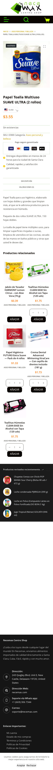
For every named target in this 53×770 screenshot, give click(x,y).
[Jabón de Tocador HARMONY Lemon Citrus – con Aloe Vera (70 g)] (14, 270)
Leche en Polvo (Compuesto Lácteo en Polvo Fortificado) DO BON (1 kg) (31, 503)
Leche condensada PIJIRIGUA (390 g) (31, 491)
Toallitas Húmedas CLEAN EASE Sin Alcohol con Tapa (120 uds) (38, 291)
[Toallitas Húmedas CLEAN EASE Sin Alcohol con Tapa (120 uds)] (38, 270)
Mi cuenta (12, 732)
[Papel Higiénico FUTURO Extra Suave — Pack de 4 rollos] (14, 336)
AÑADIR (14, 319)
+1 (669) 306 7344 (21, 702)
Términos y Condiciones (19, 740)
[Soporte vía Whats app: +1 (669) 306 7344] (6, 700)
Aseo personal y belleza (15, 305)
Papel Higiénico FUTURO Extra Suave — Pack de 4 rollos (14, 355)
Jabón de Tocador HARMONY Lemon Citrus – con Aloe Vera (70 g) (15, 291)
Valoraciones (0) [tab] (26, 187)
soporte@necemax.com (24, 711)
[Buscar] (26, 19)
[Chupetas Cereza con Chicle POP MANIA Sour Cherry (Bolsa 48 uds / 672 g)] (7, 480)
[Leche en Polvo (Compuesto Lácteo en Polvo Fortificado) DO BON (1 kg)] (7, 503)
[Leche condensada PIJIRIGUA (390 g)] (7, 492)
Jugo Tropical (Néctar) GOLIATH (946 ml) (30, 513)
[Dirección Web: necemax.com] (6, 690)
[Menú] (6, 19)
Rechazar (31, 765)
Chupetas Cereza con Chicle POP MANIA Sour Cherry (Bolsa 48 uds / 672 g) (30, 480)
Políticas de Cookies (17, 748)
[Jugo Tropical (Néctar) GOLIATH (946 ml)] (7, 513)
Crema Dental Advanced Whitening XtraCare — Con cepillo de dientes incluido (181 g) (38, 360)
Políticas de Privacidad (18, 744)
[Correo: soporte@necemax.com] (6, 709)
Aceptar (21, 765)
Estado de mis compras (19, 736)
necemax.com (19, 692)
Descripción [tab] (26, 181)
